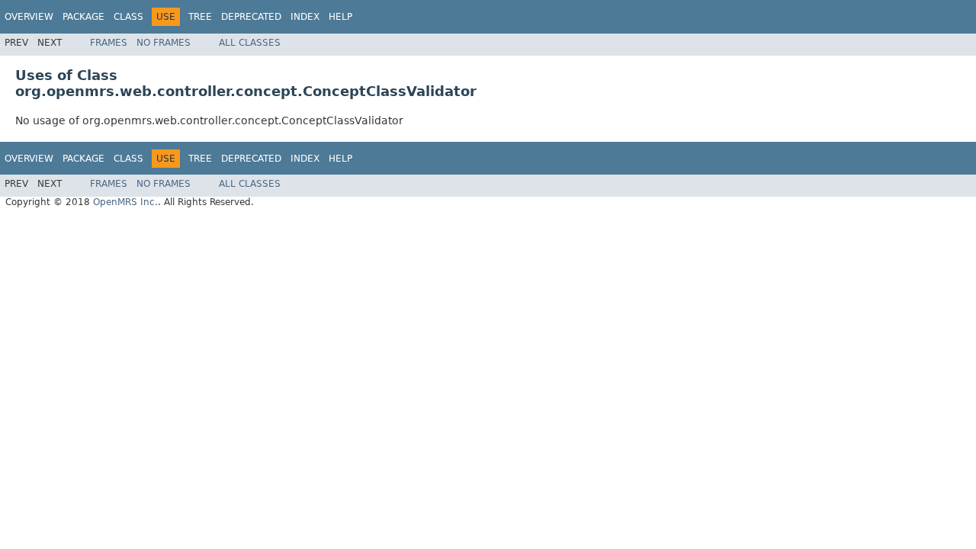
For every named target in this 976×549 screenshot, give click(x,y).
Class (128, 16)
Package (83, 16)
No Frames (163, 42)
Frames (108, 42)
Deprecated (251, 16)
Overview (29, 16)
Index (305, 16)
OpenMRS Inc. (125, 202)
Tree (200, 16)
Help (340, 16)
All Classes (250, 42)
